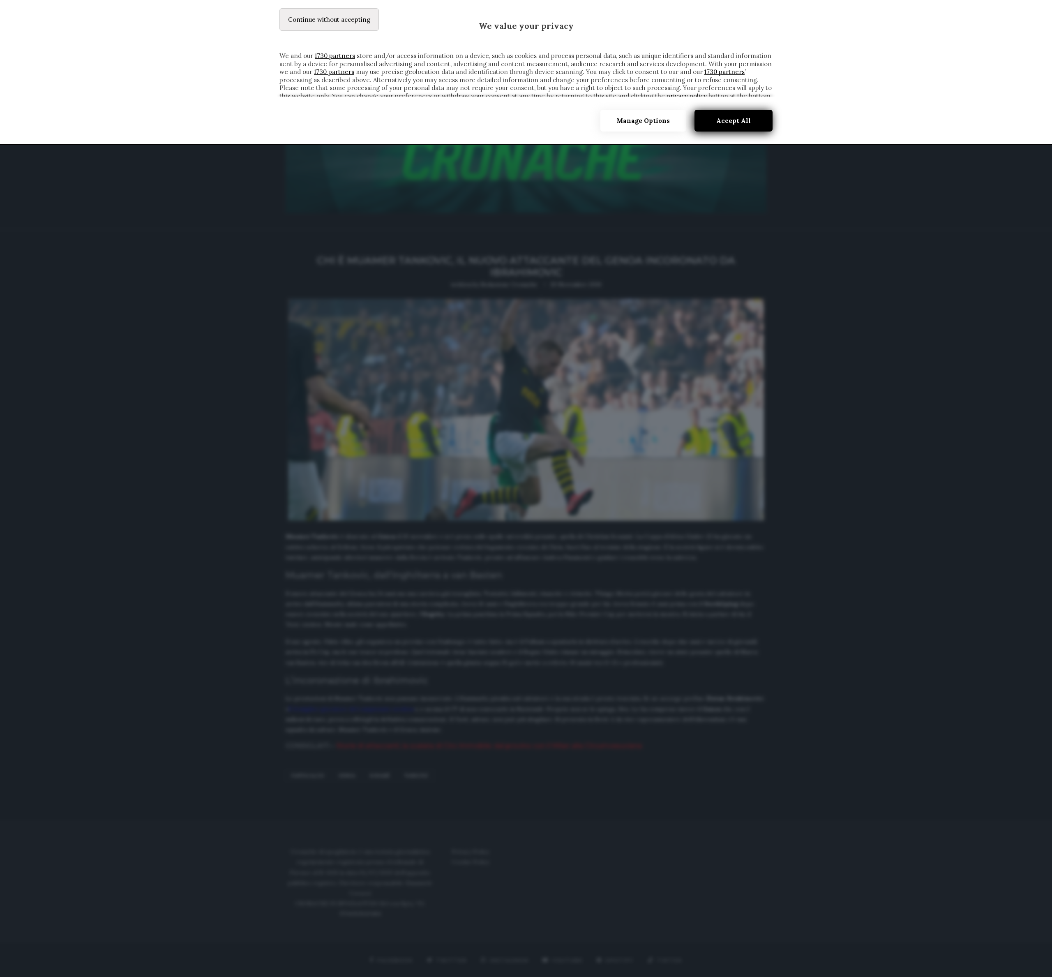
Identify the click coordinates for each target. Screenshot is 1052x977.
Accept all (733, 121)
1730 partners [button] (335, 56)
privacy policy (687, 96)
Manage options (643, 121)
